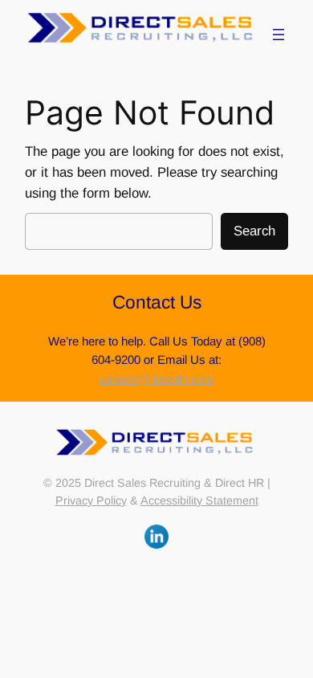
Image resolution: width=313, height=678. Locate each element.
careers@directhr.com (156, 379)
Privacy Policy (91, 500)
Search (254, 231)
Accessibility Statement (199, 500)
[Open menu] (278, 34)
